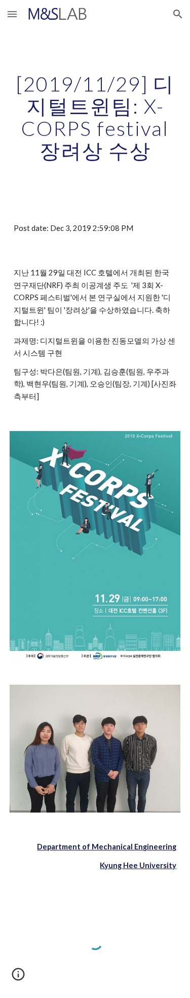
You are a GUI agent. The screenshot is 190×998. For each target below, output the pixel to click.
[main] (95, 117)
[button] (12, 14)
